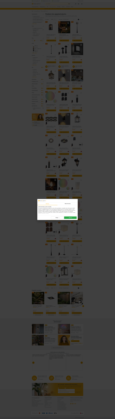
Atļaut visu (70, 217)
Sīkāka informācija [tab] (68, 203)
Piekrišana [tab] (47, 203)
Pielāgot (57, 217)
